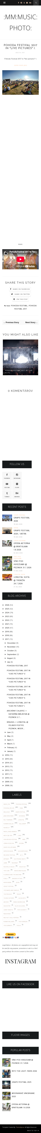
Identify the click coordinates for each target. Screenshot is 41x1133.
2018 (7, 635)
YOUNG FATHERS (9, 898)
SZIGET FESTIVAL (9, 886)
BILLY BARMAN (8, 820)
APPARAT (6, 859)
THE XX (19, 925)
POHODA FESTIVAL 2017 (17, 665)
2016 (7, 755)
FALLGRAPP (22, 824)
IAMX (23, 839)
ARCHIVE (6, 902)
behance (17, 497)
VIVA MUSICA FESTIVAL (10, 839)
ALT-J (21, 855)
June (9, 732)
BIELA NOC (7, 812)
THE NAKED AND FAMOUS (11, 890)
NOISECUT (7, 827)
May (8, 736)
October (10, 650)
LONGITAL (21, 820)
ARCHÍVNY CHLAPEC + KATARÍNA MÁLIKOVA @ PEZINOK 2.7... (18, 714)
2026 (7, 605)
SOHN (17, 882)
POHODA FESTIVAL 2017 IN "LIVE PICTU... (18, 371)
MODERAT (15, 863)
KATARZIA (22, 816)
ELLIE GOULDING (20, 906)
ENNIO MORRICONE (19, 902)
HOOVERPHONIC (23, 851)
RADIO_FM (7, 804)
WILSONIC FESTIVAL (9, 855)
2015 (7, 759)
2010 (7, 778)
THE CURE (6, 871)
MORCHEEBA (7, 882)
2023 (7, 616)
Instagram (17, 478)
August (10, 658)
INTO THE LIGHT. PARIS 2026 (24, 1071)
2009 (7, 781)
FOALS (5, 878)
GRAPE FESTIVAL (20, 812)
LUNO (19, 835)
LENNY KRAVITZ (8, 910)
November (11, 647)
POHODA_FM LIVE (9, 808)
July (8, 662)
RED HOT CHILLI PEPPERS (11, 917)
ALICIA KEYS (22, 898)
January (10, 751)
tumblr (7, 497)
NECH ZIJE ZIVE (8, 835)
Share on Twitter (22, 294)
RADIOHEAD (7, 914)
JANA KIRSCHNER (8, 816)
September (11, 654)
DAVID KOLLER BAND (10, 847)
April (9, 740)
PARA (21, 808)
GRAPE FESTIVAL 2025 (21, 1082)
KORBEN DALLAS (8, 824)
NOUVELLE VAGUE (9, 867)
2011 (7, 774)
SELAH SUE (22, 867)
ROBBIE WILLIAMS (9, 921)
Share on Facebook (21, 289)
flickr (17, 487)
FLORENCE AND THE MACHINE (12, 874)
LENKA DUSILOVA (9, 843)
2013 (7, 766)
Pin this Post (22, 299)
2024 (7, 612)
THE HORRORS (23, 921)
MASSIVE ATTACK (17, 878)
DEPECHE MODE (8, 851)
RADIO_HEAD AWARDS (10, 831)
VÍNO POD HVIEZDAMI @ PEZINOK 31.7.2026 (22, 564)
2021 (7, 624)
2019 (7, 631)
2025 (7, 609)
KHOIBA (21, 843)
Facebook (7, 478)
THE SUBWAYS (8, 925)
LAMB (5, 863)
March (9, 743)
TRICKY (19, 894)
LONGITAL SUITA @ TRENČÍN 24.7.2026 (21, 580)
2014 (7, 762)
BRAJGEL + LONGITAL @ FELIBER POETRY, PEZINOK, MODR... (17, 725)
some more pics (20, 65)
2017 (7, 639)
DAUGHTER (7, 906)
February (10, 747)
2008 (7, 785)
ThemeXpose (20, 1127)
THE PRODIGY (8, 894)
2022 (7, 620)
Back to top (32, 1130)
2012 (7, 770)
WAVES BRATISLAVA (20, 871)
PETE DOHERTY (22, 910)
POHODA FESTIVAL (19, 305)
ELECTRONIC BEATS (20, 859)
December (11, 643)
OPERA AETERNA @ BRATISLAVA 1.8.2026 (22, 546)
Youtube (7, 487)
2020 (7, 628)
